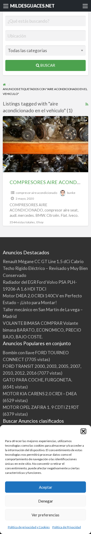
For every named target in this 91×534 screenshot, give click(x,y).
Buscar (47, 65)
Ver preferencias (45, 515)
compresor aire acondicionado (36, 193)
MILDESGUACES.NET (32, 6)
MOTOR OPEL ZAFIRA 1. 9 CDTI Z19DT (41, 407)
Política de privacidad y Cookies (29, 527)
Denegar (45, 501)
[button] (83, 431)
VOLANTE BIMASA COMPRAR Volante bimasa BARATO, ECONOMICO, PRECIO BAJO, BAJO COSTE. (42, 330)
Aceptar (45, 487)
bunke (71, 193)
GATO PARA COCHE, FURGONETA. (37, 379)
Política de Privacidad (66, 527)
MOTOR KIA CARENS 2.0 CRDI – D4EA (40, 393)
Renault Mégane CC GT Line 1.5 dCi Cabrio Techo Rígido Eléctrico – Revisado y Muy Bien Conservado (45, 268)
